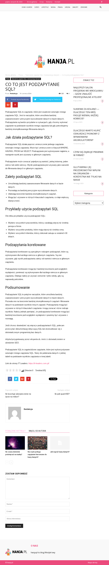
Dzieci (37, 7)
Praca (60, 7)
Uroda (67, 7)
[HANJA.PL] (54, 61)
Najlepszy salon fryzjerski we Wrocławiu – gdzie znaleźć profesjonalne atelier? (88, 92)
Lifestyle (45, 7)
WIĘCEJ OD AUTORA (37, 431)
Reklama (49, 2)
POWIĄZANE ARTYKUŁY (15, 431)
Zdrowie (84, 7)
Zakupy (75, 7)
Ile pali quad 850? (62, 394)
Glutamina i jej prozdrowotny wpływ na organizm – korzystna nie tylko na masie (87, 173)
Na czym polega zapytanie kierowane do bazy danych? (37, 454)
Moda (53, 7)
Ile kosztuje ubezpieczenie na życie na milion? (18, 395)
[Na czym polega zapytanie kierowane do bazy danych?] (37, 443)
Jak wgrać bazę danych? (60, 452)
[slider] (13, 370)
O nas (42, 2)
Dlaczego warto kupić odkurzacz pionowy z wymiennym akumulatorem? (87, 135)
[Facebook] (102, 2)
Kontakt (57, 2)
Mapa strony (92, 562)
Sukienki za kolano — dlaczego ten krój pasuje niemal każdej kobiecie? (86, 113)
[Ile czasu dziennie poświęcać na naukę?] (15, 443)
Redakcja (14, 93)
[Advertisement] (54, 30)
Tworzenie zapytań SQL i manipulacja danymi (26, 79)
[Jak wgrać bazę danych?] (60, 443)
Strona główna (32, 2)
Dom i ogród (27, 7)
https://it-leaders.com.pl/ (38, 363)
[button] (100, 7)
